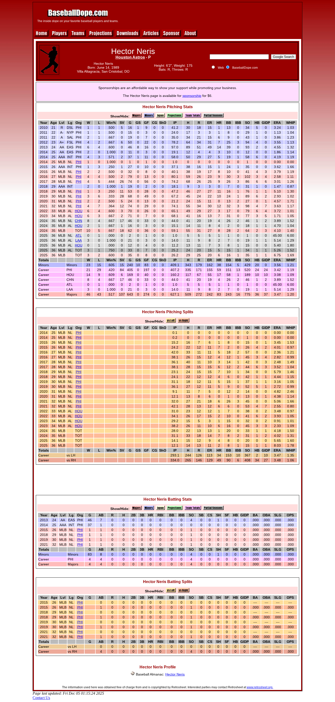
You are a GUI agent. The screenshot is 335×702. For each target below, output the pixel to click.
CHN (78, 221)
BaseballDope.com (245, 67)
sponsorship (191, 96)
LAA (78, 240)
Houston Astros (130, 57)
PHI (78, 162)
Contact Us (41, 698)
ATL (79, 235)
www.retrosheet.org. (260, 687)
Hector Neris (175, 674)
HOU (78, 211)
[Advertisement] (211, 15)
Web (221, 67)
